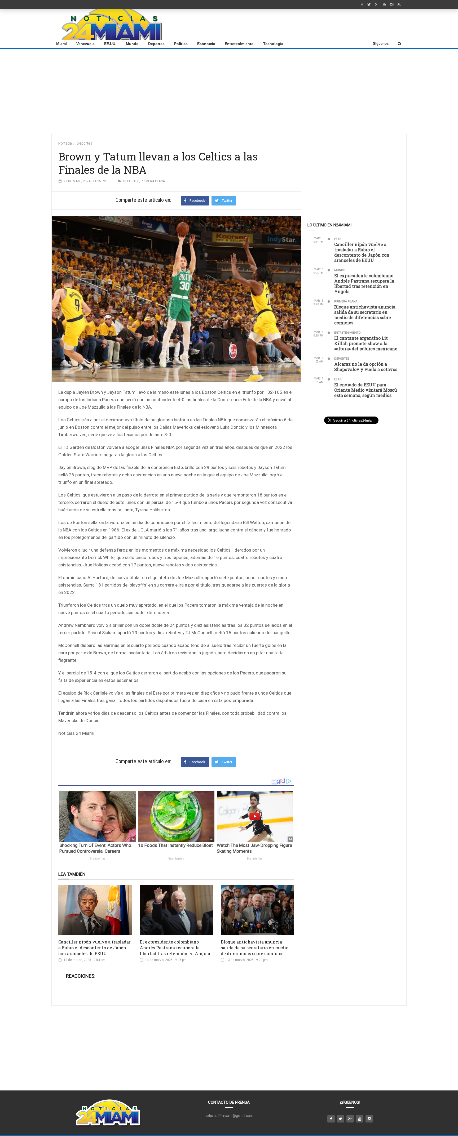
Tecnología (273, 44)
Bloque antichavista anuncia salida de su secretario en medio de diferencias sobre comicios (254, 947)
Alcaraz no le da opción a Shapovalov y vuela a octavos (365, 366)
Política (181, 44)
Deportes (156, 44)
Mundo (132, 44)
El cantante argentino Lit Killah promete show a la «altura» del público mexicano (365, 343)
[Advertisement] (306, 25)
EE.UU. (110, 44)
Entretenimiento (239, 44)
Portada (65, 143)
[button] (400, 44)
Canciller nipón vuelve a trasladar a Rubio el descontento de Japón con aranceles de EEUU (94, 947)
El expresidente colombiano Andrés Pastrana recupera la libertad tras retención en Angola (175, 947)
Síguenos (381, 44)
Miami (61, 44)
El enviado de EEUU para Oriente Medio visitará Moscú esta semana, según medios (365, 390)
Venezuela (85, 44)
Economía (206, 44)
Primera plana (153, 181)
